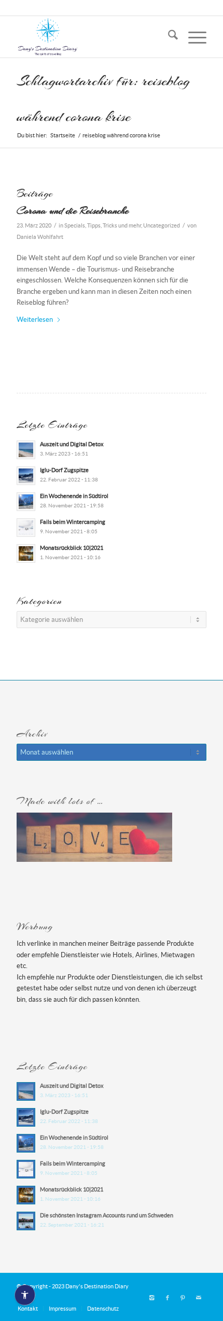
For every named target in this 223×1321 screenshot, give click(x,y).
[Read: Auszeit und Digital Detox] (26, 450)
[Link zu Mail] (198, 1297)
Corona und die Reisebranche (73, 210)
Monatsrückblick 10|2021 (71, 548)
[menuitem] (168, 37)
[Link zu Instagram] (152, 1297)
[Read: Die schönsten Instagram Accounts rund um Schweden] (26, 1221)
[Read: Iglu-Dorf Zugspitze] (26, 475)
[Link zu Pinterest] (183, 1297)
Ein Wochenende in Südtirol (74, 496)
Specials (74, 225)
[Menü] (192, 37)
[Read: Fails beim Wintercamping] (26, 527)
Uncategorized (161, 225)
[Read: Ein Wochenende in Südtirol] (26, 501)
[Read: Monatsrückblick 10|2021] (26, 553)
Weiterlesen (35, 319)
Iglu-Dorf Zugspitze (64, 470)
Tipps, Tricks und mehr (114, 225)
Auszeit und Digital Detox (72, 444)
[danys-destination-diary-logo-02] (92, 37)
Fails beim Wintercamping (72, 522)
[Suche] (168, 37)
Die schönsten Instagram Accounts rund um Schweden (106, 1215)
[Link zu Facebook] (167, 1297)
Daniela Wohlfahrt (40, 237)
